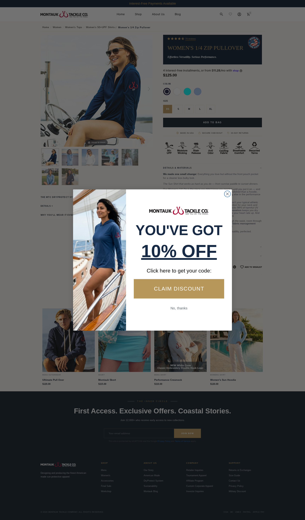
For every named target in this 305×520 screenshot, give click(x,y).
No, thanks (179, 308)
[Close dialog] (227, 194)
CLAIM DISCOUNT (179, 289)
